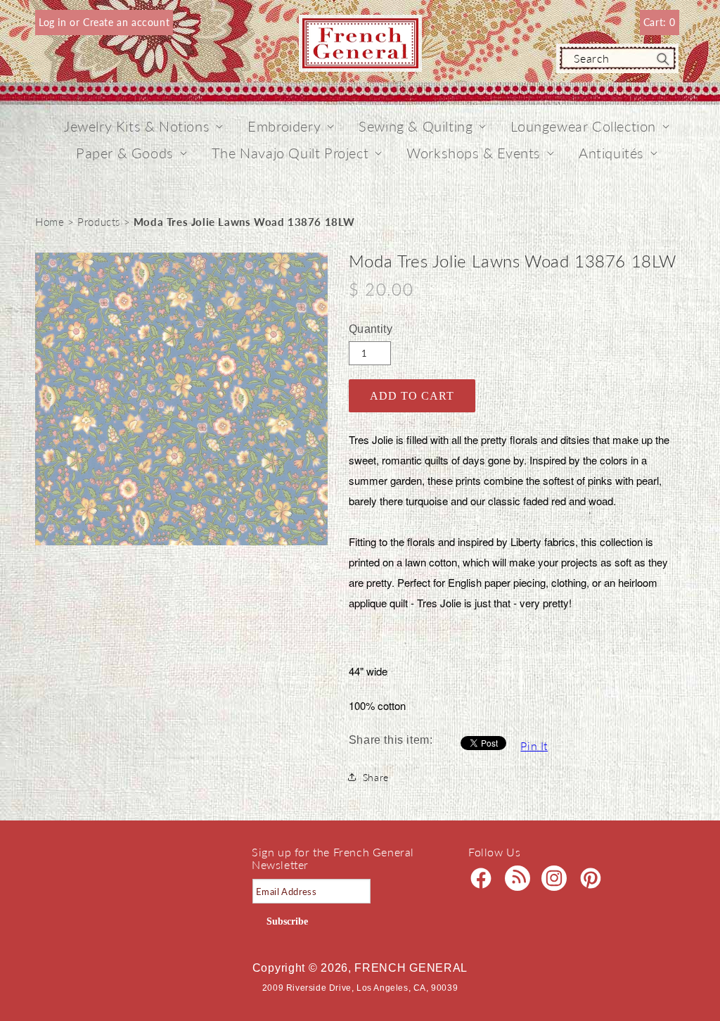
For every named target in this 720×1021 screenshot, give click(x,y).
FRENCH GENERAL (411, 968)
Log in (54, 22)
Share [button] (376, 777)
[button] (137, 126)
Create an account (126, 22)
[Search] (663, 59)
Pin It (534, 745)
